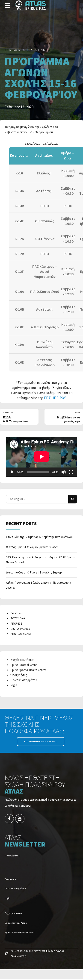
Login (7, 898)
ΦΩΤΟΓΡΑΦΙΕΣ (20, 629)
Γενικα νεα (17, 613)
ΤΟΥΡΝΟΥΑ (18, 618)
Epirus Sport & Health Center (28, 670)
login (14, 685)
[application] (41, 456)
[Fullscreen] (71, 472)
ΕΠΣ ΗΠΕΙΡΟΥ (55, 398)
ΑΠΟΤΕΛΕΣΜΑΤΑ (21, 634)
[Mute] (63, 472)
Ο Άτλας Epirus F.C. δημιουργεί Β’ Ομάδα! (32, 547)
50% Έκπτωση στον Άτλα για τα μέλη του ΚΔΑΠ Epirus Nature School (40, 559)
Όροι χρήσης (19, 675)
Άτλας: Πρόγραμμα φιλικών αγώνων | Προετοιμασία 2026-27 (38, 585)
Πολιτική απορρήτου (24, 680)
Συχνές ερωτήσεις (22, 660)
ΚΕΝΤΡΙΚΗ (39, 49)
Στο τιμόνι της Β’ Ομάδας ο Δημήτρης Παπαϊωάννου (39, 537)
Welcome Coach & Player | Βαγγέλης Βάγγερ (34, 572)
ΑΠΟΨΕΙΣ (16, 624)
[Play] (12, 472)
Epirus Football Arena (24, 665)
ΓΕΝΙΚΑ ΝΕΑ (15, 49)
